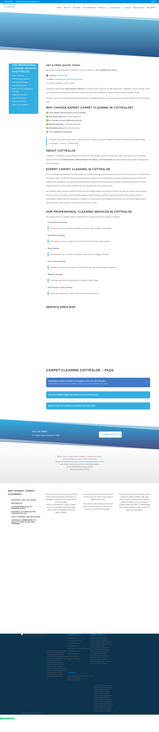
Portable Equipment (19, 98)
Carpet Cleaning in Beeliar (101, 693)
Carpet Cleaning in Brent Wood (103, 701)
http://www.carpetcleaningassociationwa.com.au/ (87, 462)
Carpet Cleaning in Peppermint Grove (101, 644)
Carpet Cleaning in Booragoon (103, 699)
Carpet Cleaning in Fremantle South (57, 656)
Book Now (77, 7)
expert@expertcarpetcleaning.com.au (68, 79)
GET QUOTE (151, 7)
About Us (67, 7)
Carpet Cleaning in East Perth (55, 653)
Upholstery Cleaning (19, 82)
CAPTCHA (26, 585)
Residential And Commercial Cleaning (79, 648)
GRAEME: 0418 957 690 (110, 434)
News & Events (138, 7)
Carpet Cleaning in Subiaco (98, 653)
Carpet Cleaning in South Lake (99, 650)
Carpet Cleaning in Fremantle (55, 655)
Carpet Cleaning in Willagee (98, 663)
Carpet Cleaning (18, 75)
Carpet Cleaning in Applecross (103, 687)
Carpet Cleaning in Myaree (54, 676)
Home (59, 7)
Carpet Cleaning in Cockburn (102, 711)
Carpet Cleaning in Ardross (102, 689)
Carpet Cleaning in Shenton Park (100, 648)
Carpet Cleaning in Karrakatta (55, 664)
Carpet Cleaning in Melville (54, 666)
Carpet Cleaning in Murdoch (54, 674)
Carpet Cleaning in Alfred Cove (103, 685)
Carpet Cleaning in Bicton (101, 697)
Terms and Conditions (20, 105)
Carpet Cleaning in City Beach (103, 707)
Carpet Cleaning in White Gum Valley (101, 661)
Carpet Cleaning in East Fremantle (56, 651)
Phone (25, 555)
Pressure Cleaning (19, 101)
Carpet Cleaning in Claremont (102, 709)
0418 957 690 (8, 1)
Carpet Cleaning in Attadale (102, 691)
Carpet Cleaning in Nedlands (98, 640)
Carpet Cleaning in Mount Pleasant (56, 670)
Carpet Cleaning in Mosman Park (56, 668)
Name (25, 548)
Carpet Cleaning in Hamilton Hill (55, 658)
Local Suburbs (115, 7)
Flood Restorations (19, 85)
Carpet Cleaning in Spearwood (99, 652)
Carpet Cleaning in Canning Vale (103, 705)
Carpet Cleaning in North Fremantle (100, 642)
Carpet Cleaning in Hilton (53, 660)
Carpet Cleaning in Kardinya (54, 662)
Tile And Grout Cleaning (21, 79)
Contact (128, 7)
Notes (25, 563)
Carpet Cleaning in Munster (54, 672)
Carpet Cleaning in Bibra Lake (103, 695)
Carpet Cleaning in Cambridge (103, 703)
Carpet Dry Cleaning (19, 95)
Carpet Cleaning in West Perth (99, 659)
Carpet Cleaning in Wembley (98, 657)
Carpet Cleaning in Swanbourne (99, 655)
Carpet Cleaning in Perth (97, 646)
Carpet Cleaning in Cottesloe (98, 638)
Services (102, 7)
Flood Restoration (89, 7)
